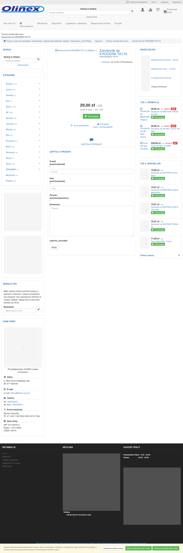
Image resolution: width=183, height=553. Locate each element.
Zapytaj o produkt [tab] (91, 144)
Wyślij (54, 247)
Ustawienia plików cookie (113, 548)
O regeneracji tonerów (161, 78)
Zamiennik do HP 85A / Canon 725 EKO (165, 130)
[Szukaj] (132, 11)
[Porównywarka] (150, 9)
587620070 (13, 401)
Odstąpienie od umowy (11, 463)
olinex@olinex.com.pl (20, 392)
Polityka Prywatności (10, 460)
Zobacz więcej (147, 255)
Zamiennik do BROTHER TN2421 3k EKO (165, 113)
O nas (4, 453)
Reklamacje (7, 466)
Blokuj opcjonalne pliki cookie (138, 548)
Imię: (57, 179)
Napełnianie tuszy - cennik (163, 69)
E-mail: (57, 163)
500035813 (18, 404)
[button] (154, 2)
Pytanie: (59, 196)
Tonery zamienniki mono (117, 41)
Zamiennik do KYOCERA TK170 (146, 41)
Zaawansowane (91, 17)
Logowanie (164, 2)
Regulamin (6, 456)
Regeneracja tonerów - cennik (164, 60)
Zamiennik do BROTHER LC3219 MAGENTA (164, 191)
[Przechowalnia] (157, 9)
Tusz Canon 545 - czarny (161, 241)
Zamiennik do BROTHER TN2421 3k (165, 225)
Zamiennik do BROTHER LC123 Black (164, 174)
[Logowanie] (142, 9)
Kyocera (98, 41)
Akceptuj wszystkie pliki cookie (166, 548)
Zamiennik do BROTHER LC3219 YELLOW (164, 208)
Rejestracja (177, 2)
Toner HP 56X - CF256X (161, 145)
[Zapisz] (39, 309)
